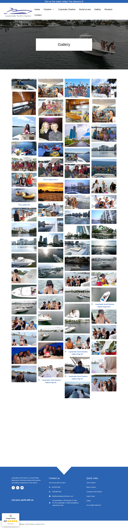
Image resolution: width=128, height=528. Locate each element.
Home (37, 9)
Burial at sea (85, 9)
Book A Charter (91, 487)
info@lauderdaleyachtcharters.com (62, 496)
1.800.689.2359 (56, 491)
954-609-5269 (56, 487)
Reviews (108, 9)
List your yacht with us (22, 500)
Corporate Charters (67, 9)
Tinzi (42, 524)
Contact (38, 15)
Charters (47, 9)
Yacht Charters (91, 482)
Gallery (97, 9)
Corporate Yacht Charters (94, 491)
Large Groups (90, 496)
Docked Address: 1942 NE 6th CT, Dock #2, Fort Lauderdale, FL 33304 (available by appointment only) (65, 503)
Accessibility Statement (93, 505)
